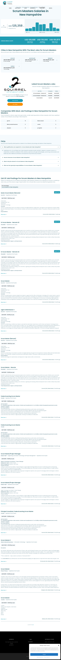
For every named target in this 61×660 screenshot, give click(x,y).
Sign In (50, 8)
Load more (30, 624)
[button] (58, 645)
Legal (30, 639)
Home (10, 8)
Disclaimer (30, 641)
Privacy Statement (47, 657)
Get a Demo (15, 104)
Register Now (15, 100)
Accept (44, 654)
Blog (25, 8)
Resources (32, 8)
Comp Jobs (42, 8)
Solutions (17, 8)
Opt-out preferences (40, 657)
